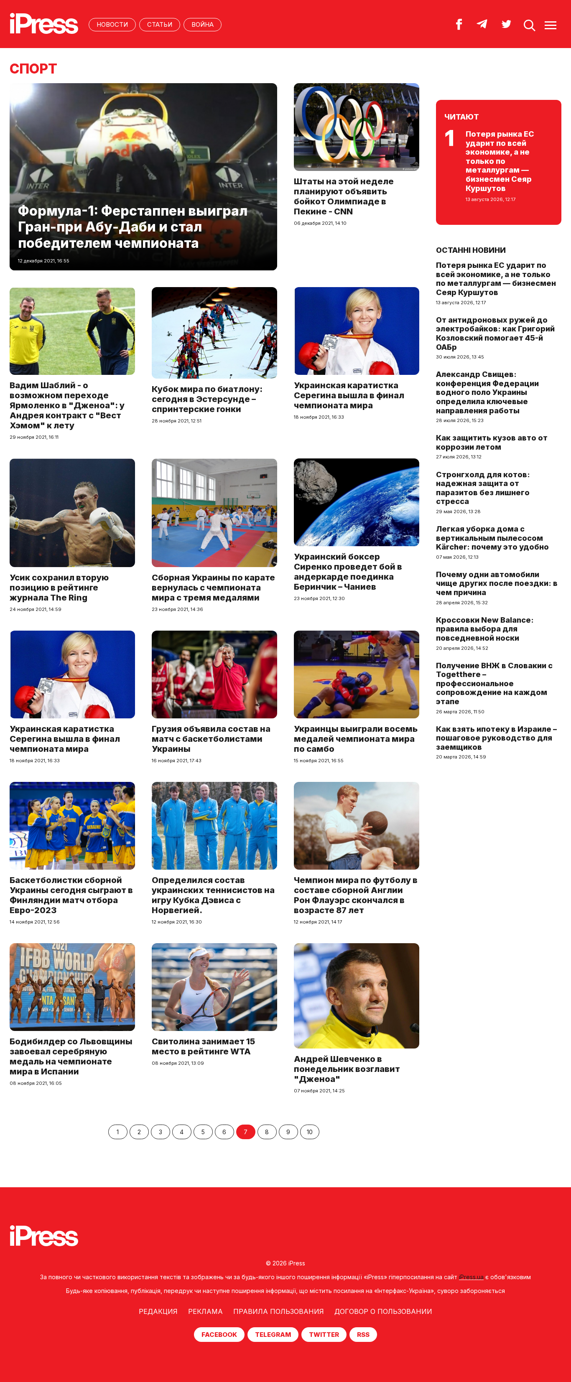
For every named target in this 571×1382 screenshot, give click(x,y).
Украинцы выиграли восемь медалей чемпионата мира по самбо (356, 739)
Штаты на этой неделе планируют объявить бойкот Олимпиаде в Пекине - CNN (344, 196)
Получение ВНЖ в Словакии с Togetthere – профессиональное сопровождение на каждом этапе (494, 683)
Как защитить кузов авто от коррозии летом (492, 442)
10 (310, 1131)
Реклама (205, 1311)
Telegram (273, 1335)
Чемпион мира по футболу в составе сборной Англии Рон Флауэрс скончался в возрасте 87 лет (356, 895)
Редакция (158, 1311)
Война (202, 24)
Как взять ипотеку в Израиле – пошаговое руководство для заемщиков (496, 738)
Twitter (324, 1335)
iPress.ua (471, 1276)
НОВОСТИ (112, 24)
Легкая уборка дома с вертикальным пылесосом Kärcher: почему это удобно (492, 537)
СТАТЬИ (159, 24)
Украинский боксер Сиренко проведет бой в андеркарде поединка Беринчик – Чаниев (348, 572)
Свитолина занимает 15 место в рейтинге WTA (203, 1046)
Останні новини (471, 250)
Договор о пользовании (383, 1311)
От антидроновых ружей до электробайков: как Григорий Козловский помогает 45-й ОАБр (495, 333)
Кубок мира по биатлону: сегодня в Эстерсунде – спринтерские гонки (207, 399)
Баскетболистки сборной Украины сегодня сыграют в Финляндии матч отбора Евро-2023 (71, 895)
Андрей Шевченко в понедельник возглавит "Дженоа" (347, 1069)
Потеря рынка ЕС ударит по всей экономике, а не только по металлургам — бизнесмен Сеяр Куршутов (500, 161)
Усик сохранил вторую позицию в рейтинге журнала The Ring (59, 588)
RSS (363, 1335)
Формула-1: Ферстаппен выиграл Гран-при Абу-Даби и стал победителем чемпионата (132, 227)
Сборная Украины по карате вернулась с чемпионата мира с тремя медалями (213, 588)
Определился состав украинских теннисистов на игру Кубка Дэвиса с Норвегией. (213, 895)
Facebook (219, 1335)
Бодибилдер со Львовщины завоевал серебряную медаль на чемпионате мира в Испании (71, 1056)
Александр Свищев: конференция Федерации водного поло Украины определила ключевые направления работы (487, 392)
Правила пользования (278, 1311)
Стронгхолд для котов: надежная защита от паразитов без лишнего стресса (483, 488)
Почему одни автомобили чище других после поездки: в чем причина (497, 583)
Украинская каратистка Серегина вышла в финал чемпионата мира (349, 395)
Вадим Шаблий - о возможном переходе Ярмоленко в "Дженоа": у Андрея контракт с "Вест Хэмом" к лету (67, 405)
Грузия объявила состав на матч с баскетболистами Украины (211, 739)
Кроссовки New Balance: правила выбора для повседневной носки (485, 629)
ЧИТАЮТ (461, 116)
